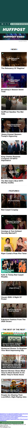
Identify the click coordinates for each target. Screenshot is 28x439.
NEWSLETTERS (17, 415)
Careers (23, 416)
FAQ (19, 416)
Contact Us (13, 416)
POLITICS (6, 413)
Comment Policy (10, 417)
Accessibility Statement (9, 419)
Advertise (7, 416)
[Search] (8, 24)
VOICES (24, 413)
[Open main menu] (2, 24)
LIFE (20, 413)
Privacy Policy (19, 419)
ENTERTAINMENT (14, 413)
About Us (2, 416)
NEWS (2, 413)
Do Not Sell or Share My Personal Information (12, 422)
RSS (17, 416)
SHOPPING (10, 415)
